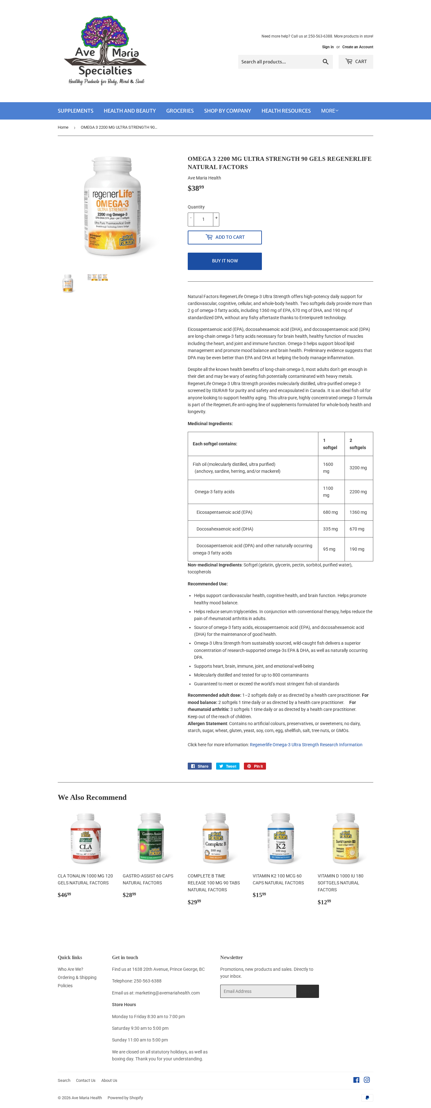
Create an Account (357, 47)
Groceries (180, 111)
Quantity (196, 206)
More (328, 111)
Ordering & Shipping (77, 977)
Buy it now (225, 261)
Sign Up (307, 991)
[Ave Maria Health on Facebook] (356, 1080)
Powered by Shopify (125, 1097)
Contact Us (86, 1080)
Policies (65, 985)
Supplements (75, 111)
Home (63, 127)
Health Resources (286, 111)
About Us (109, 1080)
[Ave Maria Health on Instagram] (367, 1080)
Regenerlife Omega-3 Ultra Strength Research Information (306, 744)
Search (64, 1080)
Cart (360, 61)
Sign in (328, 47)
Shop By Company (227, 111)
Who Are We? (70, 969)
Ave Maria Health (87, 1097)
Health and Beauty (130, 111)
